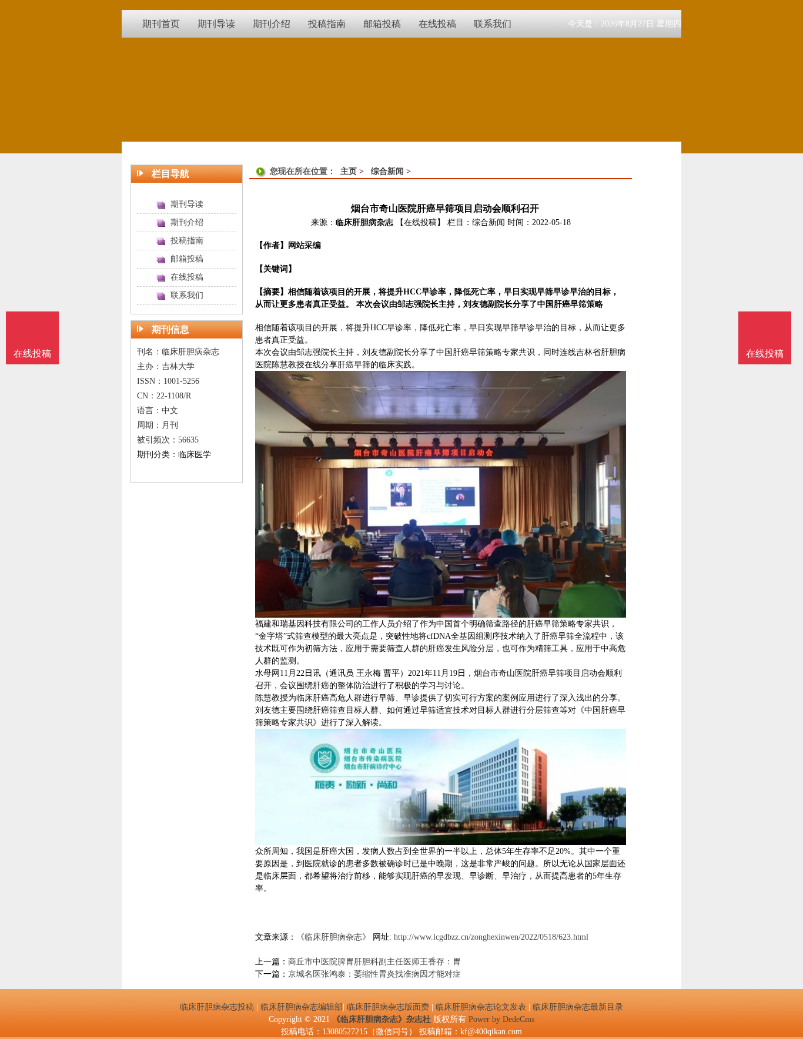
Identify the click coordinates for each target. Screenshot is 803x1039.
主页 (348, 171)
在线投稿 (765, 353)
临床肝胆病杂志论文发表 (481, 1007)
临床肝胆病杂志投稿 (217, 1007)
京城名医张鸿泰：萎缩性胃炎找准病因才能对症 (374, 974)
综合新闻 (387, 171)
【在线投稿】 (420, 222)
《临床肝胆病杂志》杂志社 (381, 1019)
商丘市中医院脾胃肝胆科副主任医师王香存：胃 (374, 961)
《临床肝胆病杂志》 (333, 937)
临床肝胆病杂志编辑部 (301, 1007)
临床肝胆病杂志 (364, 222)
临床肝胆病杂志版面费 (388, 1007)
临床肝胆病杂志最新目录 (578, 1007)
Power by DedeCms (501, 1019)
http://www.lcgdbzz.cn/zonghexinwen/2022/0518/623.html (491, 937)
